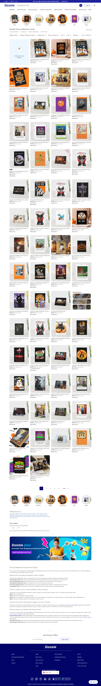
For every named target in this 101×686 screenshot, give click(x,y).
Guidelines (65, 684)
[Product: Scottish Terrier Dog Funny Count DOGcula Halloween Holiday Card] (40, 327)
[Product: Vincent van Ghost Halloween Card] (19, 437)
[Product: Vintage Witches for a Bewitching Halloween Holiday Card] (61, 437)
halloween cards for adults (29, 513)
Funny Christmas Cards (15, 615)
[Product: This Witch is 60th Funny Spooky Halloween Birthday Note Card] (81, 189)
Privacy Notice (60, 684)
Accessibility (70, 684)
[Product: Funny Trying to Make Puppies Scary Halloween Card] (81, 131)
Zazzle (6, 1)
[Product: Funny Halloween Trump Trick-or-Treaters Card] (19, 104)
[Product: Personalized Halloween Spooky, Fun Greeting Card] (19, 354)
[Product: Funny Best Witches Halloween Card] (81, 437)
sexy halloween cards (39, 516)
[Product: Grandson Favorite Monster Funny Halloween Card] (19, 189)
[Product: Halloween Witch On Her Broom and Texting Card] (40, 383)
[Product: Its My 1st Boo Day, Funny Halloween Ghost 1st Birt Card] (19, 383)
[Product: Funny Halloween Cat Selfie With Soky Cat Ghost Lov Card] (19, 327)
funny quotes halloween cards (32, 515)
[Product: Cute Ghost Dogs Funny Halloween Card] (40, 48)
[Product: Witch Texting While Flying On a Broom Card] (61, 383)
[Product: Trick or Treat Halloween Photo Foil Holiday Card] (40, 465)
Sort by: (83, 35)
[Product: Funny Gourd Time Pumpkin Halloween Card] (61, 48)
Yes (13, 527)
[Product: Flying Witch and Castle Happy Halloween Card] (19, 410)
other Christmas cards (85, 617)
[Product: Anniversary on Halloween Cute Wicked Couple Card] (19, 300)
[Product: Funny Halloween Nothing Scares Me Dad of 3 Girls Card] (19, 465)
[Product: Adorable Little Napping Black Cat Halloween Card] (61, 327)
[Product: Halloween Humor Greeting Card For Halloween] (40, 437)
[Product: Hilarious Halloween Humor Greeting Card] (40, 244)
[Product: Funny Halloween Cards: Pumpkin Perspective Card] (40, 104)
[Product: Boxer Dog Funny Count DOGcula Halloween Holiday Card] (81, 158)
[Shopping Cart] (94, 5)
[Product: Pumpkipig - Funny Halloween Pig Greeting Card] (61, 104)
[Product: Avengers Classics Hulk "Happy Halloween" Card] (40, 354)
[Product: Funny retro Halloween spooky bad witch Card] (19, 217)
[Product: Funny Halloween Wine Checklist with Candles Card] (61, 158)
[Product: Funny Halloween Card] (81, 104)
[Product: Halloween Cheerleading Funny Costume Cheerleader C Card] (81, 354)
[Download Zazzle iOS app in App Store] (56, 678)
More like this (33, 62)
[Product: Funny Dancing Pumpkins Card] (61, 300)
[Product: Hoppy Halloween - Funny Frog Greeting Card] (40, 158)
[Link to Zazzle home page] (9, 5)
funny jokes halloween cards (16, 513)
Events (12, 1)
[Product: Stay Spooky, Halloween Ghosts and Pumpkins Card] (61, 354)
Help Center (46, 530)
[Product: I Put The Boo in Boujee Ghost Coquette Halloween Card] (61, 244)
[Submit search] (80, 5)
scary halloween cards (29, 516)
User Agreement (53, 684)
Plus (16, 1)
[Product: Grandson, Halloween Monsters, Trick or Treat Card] (40, 300)
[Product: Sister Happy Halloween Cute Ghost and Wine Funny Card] (19, 244)
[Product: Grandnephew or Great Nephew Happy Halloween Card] (61, 272)
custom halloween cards (41, 513)
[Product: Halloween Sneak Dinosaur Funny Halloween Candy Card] (61, 217)
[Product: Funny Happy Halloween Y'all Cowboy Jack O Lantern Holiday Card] (19, 77)
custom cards (20, 594)
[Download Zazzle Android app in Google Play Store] (66, 678)
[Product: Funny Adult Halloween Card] (40, 189)
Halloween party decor (79, 605)
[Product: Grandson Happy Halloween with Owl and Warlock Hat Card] (81, 327)
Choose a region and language (49, 670)
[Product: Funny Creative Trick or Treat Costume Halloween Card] (19, 272)
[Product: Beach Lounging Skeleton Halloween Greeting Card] (40, 272)
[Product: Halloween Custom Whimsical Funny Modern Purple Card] (19, 158)
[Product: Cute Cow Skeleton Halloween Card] (81, 217)
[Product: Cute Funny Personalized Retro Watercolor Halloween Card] (61, 77)
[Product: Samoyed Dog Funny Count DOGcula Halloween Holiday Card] (61, 189)
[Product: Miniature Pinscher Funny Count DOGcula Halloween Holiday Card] (40, 217)
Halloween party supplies (66, 605)
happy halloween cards (18, 516)
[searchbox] (49, 5)
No (18, 527)
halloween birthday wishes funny (17, 515)
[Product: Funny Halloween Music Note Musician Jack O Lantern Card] (81, 244)
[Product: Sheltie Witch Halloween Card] (61, 410)
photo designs (13, 618)
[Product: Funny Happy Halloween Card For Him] (40, 77)
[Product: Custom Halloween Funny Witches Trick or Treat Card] (40, 410)
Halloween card (22, 578)
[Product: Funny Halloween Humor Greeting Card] (81, 77)
